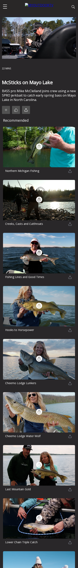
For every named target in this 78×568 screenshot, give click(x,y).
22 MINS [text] (6, 68)
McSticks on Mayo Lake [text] (27, 82)
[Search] (73, 7)
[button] (5, 7)
